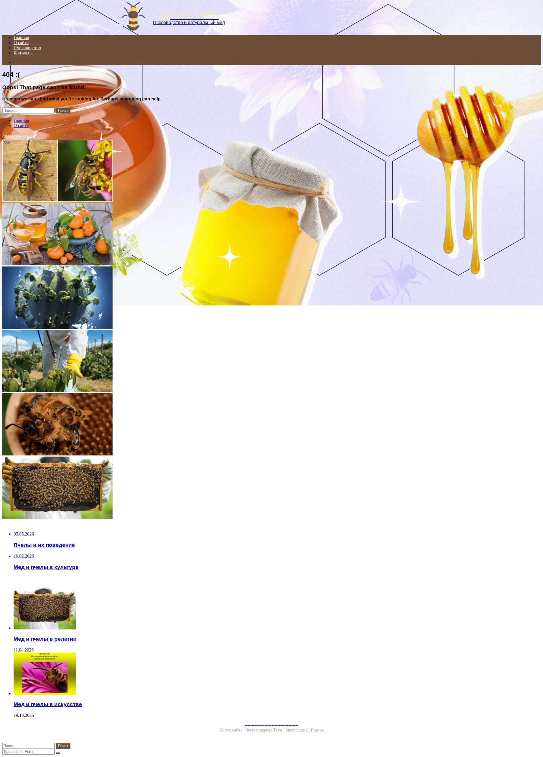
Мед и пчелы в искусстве (48, 704)
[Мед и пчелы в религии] (172, 488)
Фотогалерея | (259, 730)
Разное (317, 730)
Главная (21, 37)
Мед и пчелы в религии (45, 639)
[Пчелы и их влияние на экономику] (172, 425)
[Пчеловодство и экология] (172, 298)
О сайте (21, 42)
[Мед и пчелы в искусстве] (178, 674)
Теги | (279, 730)
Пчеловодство (27, 47)
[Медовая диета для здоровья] (172, 234)
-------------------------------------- (271, 724)
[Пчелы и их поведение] (172, 171)
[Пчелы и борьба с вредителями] (172, 361)
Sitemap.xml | (298, 730)
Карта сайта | (232, 730)
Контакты (23, 52)
